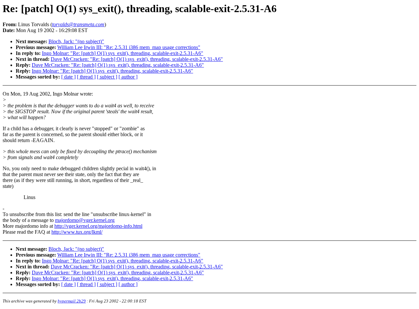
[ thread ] (86, 77)
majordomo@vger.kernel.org (85, 220)
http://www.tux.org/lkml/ (76, 232)
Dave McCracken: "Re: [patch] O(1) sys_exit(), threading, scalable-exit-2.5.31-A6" (137, 59)
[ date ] (68, 77)
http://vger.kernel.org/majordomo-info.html (98, 226)
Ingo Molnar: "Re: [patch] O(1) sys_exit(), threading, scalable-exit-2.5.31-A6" (122, 53)
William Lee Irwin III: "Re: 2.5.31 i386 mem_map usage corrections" (128, 47)
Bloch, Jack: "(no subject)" (76, 41)
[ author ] (127, 77)
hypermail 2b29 (72, 301)
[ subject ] (107, 77)
